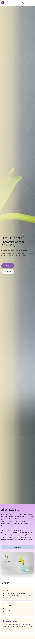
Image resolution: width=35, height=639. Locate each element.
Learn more (17, 547)
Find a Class (8, 265)
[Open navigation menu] (32, 3)
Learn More (7, 271)
